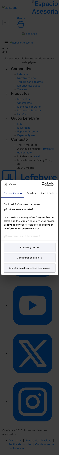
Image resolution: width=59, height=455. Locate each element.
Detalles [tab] (31, 192)
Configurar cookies (28, 257)
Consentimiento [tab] (13, 192)
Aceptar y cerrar (29, 247)
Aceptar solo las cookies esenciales (29, 267)
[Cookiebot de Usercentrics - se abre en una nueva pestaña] (42, 184)
